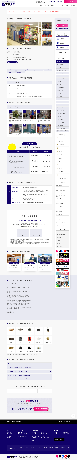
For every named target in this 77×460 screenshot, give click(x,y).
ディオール (22, 448)
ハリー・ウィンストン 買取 (60, 217)
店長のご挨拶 (46, 69)
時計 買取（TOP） (60, 61)
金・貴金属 (10, 391)
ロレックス (11, 155)
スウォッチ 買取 (60, 119)
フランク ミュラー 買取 (61, 102)
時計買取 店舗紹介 (16, 8)
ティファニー (37, 448)
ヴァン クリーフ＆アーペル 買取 (61, 222)
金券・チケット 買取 (62, 165)
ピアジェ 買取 (59, 96)
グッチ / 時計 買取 (60, 87)
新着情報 (8, 437)
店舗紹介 (8, 435)
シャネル (61, 447)
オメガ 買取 (59, 67)
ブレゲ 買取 (59, 116)
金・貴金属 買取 (61, 144)
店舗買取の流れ (28, 69)
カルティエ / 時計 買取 (61, 90)
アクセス (18, 69)
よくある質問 (73, 5)
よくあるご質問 (19, 72)
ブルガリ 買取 (58, 219)
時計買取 (10, 8)
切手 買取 (60, 161)
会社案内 (64, 435)
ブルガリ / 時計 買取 (61, 110)
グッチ (27, 448)
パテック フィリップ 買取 (61, 70)
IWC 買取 (58, 99)
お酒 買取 (60, 151)
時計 (39, 391)
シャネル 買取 (58, 201)
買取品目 (9, 72)
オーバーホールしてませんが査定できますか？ (18, 371)
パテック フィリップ (12, 171)
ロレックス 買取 (60, 64)
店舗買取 (14, 265)
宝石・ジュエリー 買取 (63, 148)
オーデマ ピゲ (11, 166)
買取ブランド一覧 (60, 225)
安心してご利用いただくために (23, 436)
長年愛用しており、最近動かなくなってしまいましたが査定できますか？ (23, 364)
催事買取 (45, 265)
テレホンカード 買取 (62, 178)
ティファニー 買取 (59, 214)
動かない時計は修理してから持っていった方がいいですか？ (21, 367)
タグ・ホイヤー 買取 (60, 78)
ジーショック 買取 (60, 107)
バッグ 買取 (61, 141)
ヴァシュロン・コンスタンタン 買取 (62, 131)
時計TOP (42, 5)
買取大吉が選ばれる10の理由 (23, 433)
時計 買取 (60, 138)
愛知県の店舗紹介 (31, 8)
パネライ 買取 (59, 76)
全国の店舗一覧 (60, 55)
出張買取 (29, 265)
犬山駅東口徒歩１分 (13, 107)
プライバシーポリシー (66, 433)
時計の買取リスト (60, 237)
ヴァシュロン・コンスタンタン (48, 447)
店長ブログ (10, 62)
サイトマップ (9, 439)
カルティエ (31, 448)
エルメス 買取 (58, 198)
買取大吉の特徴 (20, 432)
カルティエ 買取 (59, 211)
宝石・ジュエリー (26, 391)
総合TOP (9, 430)
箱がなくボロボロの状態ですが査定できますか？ (19, 378)
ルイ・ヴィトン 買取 (59, 203)
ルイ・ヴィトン (66, 447)
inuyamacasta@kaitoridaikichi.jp (19, 57)
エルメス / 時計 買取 (61, 128)
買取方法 (36, 69)
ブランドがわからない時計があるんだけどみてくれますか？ (21, 375)
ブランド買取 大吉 (4, 8)
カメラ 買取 (61, 171)
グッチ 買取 (58, 209)
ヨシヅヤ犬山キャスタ (13, 82)
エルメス (56, 447)
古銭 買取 (60, 168)
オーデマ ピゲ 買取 (60, 73)
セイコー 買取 (59, 93)
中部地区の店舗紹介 (24, 8)
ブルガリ (50, 448)
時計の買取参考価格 (61, 234)
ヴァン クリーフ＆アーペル (58, 448)
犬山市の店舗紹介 (38, 8)
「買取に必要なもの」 (56, 11)
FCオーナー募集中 (58, 439)
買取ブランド (9, 432)
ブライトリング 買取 (60, 122)
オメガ (10, 160)
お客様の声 (59, 243)
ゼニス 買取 (59, 84)
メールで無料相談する (42, 408)
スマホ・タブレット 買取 (63, 175)
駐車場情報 (10, 69)
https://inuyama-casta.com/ (22, 93)
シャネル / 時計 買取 (61, 113)
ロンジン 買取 (59, 105)
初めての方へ (47, 5)
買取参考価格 (9, 433)
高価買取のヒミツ (20, 435)
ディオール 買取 (59, 206)
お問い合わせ (62, 25)
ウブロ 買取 (59, 81)
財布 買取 (60, 154)
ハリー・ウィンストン (44, 448)
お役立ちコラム (59, 246)
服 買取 (60, 158)
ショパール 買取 (60, 125)
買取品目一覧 (35, 430)
